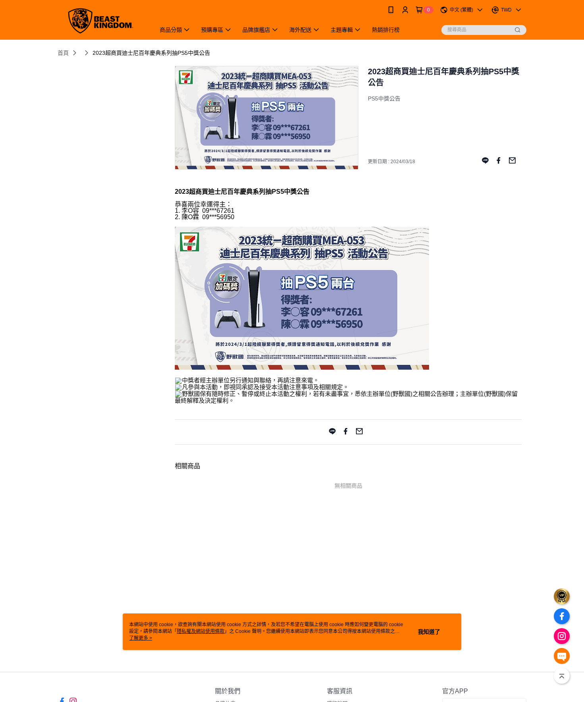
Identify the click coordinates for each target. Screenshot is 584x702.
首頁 (63, 53)
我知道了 (429, 632)
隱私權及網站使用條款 (200, 631)
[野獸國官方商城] (102, 21)
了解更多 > (140, 638)
